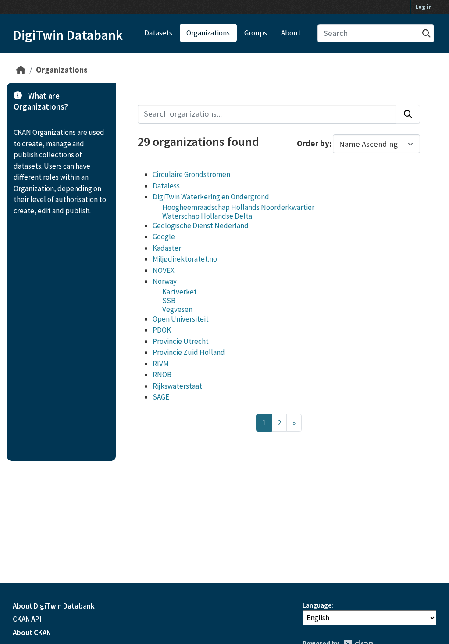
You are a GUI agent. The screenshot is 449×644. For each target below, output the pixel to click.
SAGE (161, 397)
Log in (423, 7)
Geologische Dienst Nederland (201, 225)
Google (164, 236)
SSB (168, 300)
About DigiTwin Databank (54, 606)
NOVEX (164, 270)
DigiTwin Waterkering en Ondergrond (211, 197)
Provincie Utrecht (181, 341)
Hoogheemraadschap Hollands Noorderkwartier (238, 207)
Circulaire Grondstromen (191, 174)
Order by (313, 144)
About (291, 33)
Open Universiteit (181, 319)
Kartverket (179, 292)
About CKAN (32, 632)
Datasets (158, 33)
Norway (165, 281)
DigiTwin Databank (68, 35)
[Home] (20, 70)
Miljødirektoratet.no (185, 259)
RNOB (162, 374)
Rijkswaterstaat (177, 386)
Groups (255, 33)
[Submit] (426, 33)
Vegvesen (177, 309)
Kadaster (167, 248)
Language (317, 605)
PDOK (162, 330)
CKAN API (27, 619)
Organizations (208, 33)
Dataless (166, 186)
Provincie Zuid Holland (189, 352)
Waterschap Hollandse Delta (207, 216)
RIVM (161, 363)
